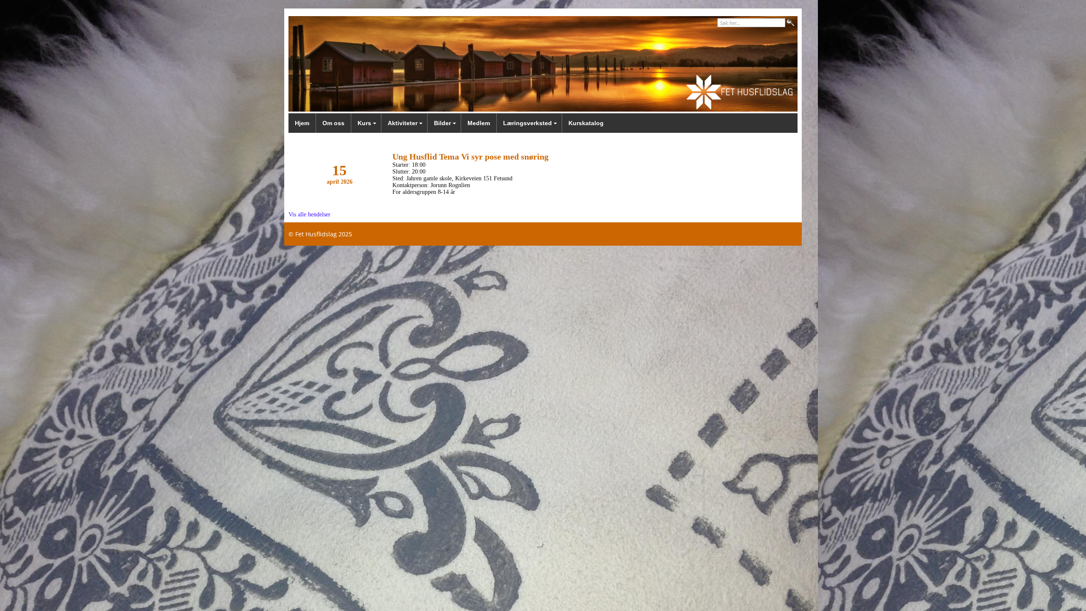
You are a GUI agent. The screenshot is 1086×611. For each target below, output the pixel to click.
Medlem (478, 123)
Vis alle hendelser (309, 214)
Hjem (302, 123)
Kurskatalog (586, 123)
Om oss (333, 123)
